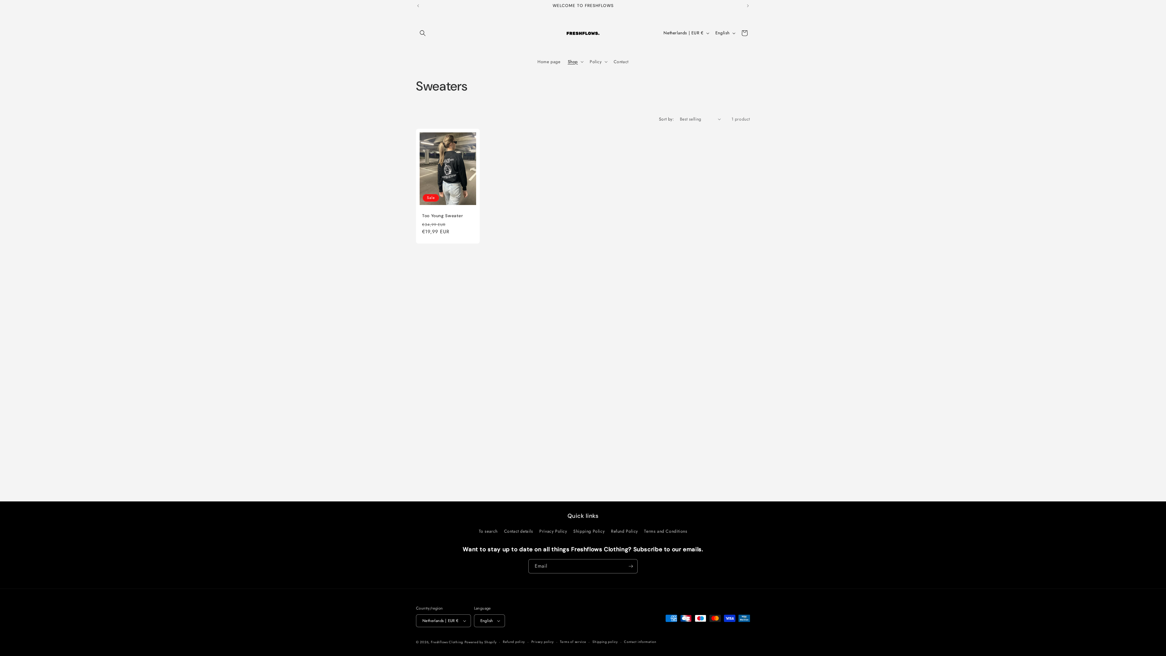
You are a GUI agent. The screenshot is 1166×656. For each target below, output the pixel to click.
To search (488, 531)
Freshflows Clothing (447, 642)
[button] (422, 33)
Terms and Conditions (665, 531)
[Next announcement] (748, 6)
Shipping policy (605, 641)
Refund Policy (624, 531)
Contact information (640, 641)
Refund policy (514, 641)
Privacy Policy (553, 531)
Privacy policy (542, 641)
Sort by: (666, 119)
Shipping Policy (589, 531)
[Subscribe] (630, 566)
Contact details (518, 531)
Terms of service (573, 641)
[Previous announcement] (418, 6)
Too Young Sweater (442, 215)
